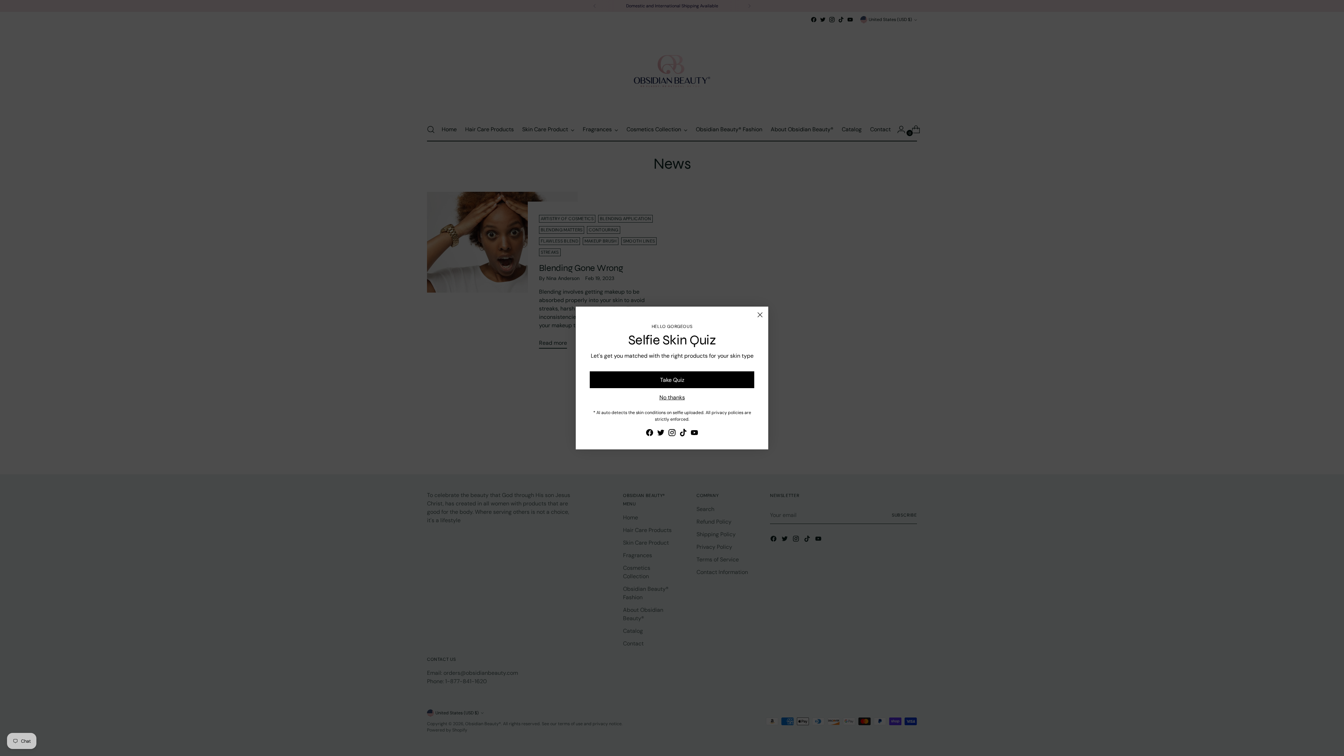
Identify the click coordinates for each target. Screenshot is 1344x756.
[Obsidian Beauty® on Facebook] (649, 433)
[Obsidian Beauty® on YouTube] (694, 433)
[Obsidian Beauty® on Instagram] (672, 433)
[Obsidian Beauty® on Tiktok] (683, 433)
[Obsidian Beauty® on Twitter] (661, 433)
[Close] (760, 314)
